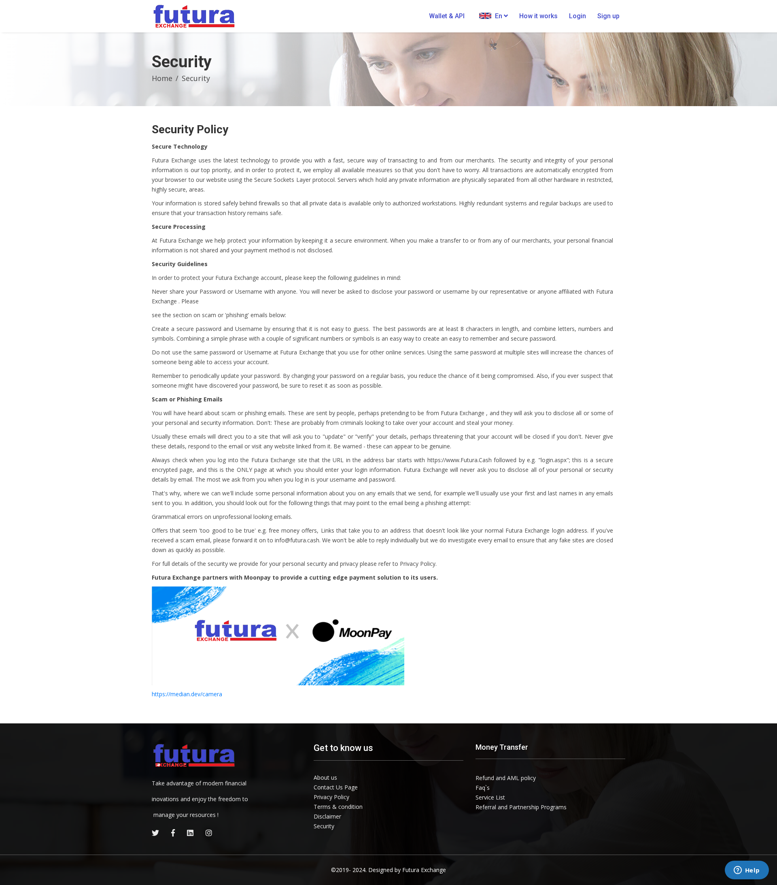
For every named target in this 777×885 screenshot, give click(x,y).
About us (325, 777)
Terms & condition (338, 806)
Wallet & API (447, 16)
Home (162, 78)
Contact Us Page (336, 787)
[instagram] (209, 833)
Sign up (608, 16)
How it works (538, 16)
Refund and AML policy (506, 778)
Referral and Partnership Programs (521, 807)
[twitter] (155, 833)
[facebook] (173, 833)
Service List (490, 797)
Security (324, 826)
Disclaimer (327, 816)
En (498, 16)
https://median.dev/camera (187, 694)
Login (577, 16)
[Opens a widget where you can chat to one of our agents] (746, 871)
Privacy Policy (331, 797)
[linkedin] (190, 833)
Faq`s (483, 787)
